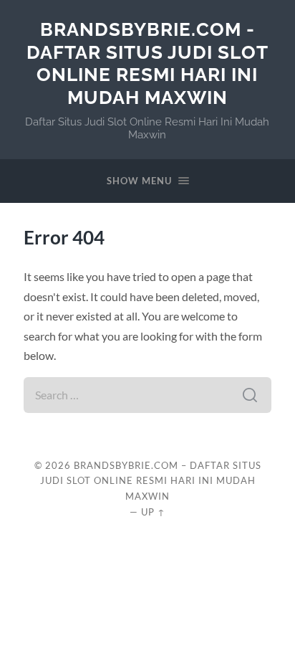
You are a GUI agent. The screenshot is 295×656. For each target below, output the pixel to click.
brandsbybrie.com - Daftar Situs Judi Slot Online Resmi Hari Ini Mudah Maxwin (147, 63)
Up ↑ (153, 512)
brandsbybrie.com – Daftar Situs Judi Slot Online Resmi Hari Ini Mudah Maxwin (150, 481)
